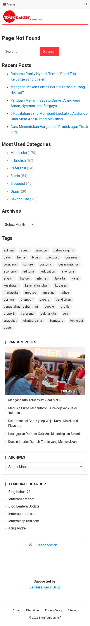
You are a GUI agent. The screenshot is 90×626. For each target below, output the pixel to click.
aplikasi (9, 250)
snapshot (10, 320)
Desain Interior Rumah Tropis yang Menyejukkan (42, 442)
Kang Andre (17, 528)
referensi (27, 313)
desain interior (68, 264)
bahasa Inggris (64, 250)
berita (21, 257)
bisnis (36, 257)
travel (8, 327)
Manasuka (18, 153)
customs (46, 264)
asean (25, 250)
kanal (75, 278)
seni (65, 313)
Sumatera (56, 320)
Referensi (18, 168)
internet (41, 278)
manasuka (11, 292)
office (65, 292)
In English (18, 160)
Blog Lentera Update (24, 506)
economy (10, 271)
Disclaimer (33, 610)
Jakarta (59, 278)
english (9, 278)
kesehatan (11, 285)
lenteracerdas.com (22, 514)
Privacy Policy (53, 610)
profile (65, 306)
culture (28, 264)
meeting (49, 292)
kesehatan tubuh (36, 285)
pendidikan (63, 299)
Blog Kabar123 (19, 492)
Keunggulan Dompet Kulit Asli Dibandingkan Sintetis (44, 434)
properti (9, 313)
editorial (29, 271)
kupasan (61, 285)
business (72, 257)
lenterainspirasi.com (23, 521)
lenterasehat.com (21, 499)
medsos (30, 292)
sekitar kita (48, 313)
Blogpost (17, 183)
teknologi (76, 320)
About (17, 610)
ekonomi (68, 271)
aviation (41, 250)
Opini (14, 191)
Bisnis (15, 176)
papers (44, 299)
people (49, 306)
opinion (9, 299)
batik (7, 257)
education (48, 271)
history (25, 278)
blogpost (53, 257)
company (10, 264)
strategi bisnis (33, 320)
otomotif (27, 299)
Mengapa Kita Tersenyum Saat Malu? (34, 400)
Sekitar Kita (19, 199)
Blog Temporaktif (50, 617)
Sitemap (73, 610)
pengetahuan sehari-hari (21, 306)
